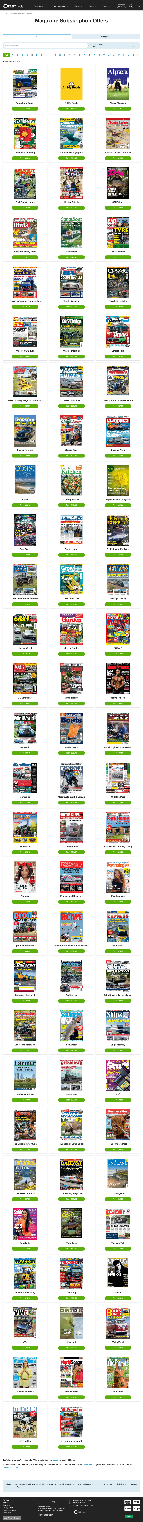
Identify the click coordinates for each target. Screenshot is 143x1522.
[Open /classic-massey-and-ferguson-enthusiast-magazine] (25, 381)
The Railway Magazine (71, 1193)
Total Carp (71, 1243)
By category (98, 44)
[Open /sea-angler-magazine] (71, 1025)
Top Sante (25, 1243)
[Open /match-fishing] (71, 678)
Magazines (38, 6)
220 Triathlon (25, 1441)
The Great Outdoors (25, 1193)
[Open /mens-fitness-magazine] (118, 678)
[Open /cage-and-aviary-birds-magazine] (25, 232)
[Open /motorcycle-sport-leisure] (71, 778)
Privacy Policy (8, 1508)
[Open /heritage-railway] (118, 579)
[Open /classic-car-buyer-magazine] (25, 331)
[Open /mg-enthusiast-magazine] (25, 678)
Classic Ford (118, 351)
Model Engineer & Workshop (118, 747)
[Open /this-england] (118, 1173)
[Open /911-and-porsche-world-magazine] (71, 1422)
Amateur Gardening (25, 152)
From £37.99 (71, 902)
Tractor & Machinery (25, 1292)
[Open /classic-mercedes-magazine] (71, 381)
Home (5, 13)
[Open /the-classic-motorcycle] (25, 1125)
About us (6, 1500)
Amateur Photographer (71, 152)
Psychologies (118, 896)
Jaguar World (25, 648)
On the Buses (71, 846)
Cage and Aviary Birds (25, 252)
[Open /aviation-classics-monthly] (118, 133)
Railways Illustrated (25, 995)
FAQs (54, 1502)
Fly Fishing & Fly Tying (118, 549)
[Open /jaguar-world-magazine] (25, 629)
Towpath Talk (117, 1243)
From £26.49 (71, 257)
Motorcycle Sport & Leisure (71, 797)
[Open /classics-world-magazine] (118, 431)
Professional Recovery (71, 896)
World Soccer (71, 1392)
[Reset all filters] (138, 45)
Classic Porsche (25, 450)
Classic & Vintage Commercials (25, 301)
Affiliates (6, 1502)
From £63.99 (25, 356)
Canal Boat (71, 252)
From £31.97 (71, 852)
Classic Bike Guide (118, 301)
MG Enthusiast (25, 698)
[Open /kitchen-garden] (71, 629)
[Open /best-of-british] (71, 183)
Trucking (71, 1292)
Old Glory (25, 846)
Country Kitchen (71, 499)
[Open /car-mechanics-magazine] (118, 232)
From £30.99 (71, 604)
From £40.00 (25, 108)
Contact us (6, 1505)
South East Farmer (25, 1094)
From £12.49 (25, 802)
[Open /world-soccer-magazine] (71, 1372)
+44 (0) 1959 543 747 (45, 1515)
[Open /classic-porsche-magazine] (25, 431)
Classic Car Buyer (25, 351)
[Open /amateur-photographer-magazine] (71, 133)
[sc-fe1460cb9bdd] (79, 1512)
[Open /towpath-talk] (118, 1224)
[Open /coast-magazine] (25, 479)
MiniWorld (25, 747)
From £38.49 (25, 158)
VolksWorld (118, 1342)
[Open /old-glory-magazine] (25, 827)
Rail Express (118, 945)
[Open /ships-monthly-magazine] (118, 1025)
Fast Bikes (25, 549)
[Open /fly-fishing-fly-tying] (118, 530)
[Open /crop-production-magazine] (118, 480)
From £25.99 (71, 356)
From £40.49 (118, 1298)
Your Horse (117, 1392)
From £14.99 (118, 802)
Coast (25, 499)
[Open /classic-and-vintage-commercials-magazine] (25, 282)
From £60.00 (25, 1100)
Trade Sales (7, 1513)
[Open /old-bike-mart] (118, 778)
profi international (25, 945)
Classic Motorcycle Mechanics (118, 400)
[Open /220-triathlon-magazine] (25, 1422)
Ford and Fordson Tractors (25, 599)
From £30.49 (25, 505)
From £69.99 (71, 555)
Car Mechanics (118, 252)
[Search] (87, 45)
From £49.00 (71, 108)
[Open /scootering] (25, 1025)
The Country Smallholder (71, 1144)
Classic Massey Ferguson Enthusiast (25, 400)
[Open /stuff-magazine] (118, 1075)
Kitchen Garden (71, 648)
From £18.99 (118, 1199)
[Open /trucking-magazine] (71, 1273)
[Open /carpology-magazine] (118, 183)
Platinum (25, 896)
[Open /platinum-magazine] (25, 877)
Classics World (117, 450)
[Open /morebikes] (25, 778)
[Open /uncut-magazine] (118, 1272)
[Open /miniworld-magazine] (25, 728)
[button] (44, 6)
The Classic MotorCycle (25, 1144)
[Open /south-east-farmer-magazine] (25, 1075)
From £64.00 (118, 505)
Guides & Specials (59, 6)
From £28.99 (71, 406)
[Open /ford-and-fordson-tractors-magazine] (25, 579)
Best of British (71, 202)
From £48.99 (118, 654)
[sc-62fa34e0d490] (13, 6)
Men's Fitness (118, 698)
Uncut (118, 1292)
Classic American (71, 301)
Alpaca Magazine (118, 103)
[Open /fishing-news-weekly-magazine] (71, 530)
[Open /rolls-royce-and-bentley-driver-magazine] (118, 976)
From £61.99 (71, 158)
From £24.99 (118, 158)
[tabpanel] (71, 758)
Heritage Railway (118, 599)
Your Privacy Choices (12, 1518)
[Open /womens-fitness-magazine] (25, 1372)
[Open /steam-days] (71, 1075)
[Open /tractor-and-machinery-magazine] (25, 1273)
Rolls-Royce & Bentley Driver (118, 995)
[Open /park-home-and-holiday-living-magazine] (118, 827)
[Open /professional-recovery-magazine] (71, 877)
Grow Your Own (71, 599)
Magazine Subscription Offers (21, 13)
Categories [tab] (105, 37)
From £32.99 (118, 208)
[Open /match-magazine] (118, 629)
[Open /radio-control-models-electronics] (71, 926)
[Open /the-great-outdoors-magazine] (25, 1174)
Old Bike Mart (118, 797)
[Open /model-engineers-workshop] (118, 728)
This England (117, 1193)
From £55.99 (25, 455)
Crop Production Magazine (118, 499)
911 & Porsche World (71, 1441)
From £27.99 (25, 208)
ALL (6, 55)
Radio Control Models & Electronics (71, 945)
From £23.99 (25, 406)
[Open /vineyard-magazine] (71, 1323)
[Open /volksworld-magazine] (118, 1323)
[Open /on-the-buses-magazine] (71, 827)
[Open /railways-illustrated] (25, 976)
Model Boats (71, 747)
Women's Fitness (25, 1392)
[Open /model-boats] (71, 728)
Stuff (118, 1094)
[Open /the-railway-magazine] (71, 1174)
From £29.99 (118, 604)
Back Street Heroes (25, 202)
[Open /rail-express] (118, 926)
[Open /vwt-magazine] (25, 1323)
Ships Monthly (118, 1045)
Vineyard (71, 1342)
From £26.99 (25, 555)
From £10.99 (118, 852)
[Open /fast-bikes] (25, 530)
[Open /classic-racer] (71, 431)
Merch (77, 6)
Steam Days (71, 1094)
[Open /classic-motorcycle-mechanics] (118, 381)
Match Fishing (71, 698)
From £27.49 (71, 1050)
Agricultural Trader (25, 103)
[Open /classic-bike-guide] (118, 282)
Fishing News (71, 549)
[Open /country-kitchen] (71, 480)
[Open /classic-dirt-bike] (71, 331)
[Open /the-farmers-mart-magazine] (118, 1124)
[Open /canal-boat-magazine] (71, 232)
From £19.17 (118, 108)
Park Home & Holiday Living (118, 846)
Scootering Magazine (25, 1045)
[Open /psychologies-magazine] (118, 877)
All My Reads (71, 103)
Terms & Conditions (9, 1510)
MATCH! (118, 648)
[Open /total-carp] (71, 1223)
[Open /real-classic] (71, 976)
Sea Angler (71, 1045)
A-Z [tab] (37, 37)
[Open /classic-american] (71, 282)
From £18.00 (71, 505)
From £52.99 (25, 257)
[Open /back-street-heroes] (25, 183)
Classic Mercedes (71, 400)
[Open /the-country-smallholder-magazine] (71, 1125)
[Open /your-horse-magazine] (118, 1372)
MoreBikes (25, 797)
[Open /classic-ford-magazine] (118, 331)
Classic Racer (71, 450)
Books (91, 6)
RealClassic (71, 995)
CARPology (118, 202)
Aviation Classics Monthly (118, 152)
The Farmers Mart (118, 1144)
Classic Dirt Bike (71, 351)
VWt (25, 1342)
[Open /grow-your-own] (71, 579)
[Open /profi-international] (25, 926)
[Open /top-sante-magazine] (25, 1224)
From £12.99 (118, 1249)
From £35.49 (25, 654)
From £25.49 (25, 307)
